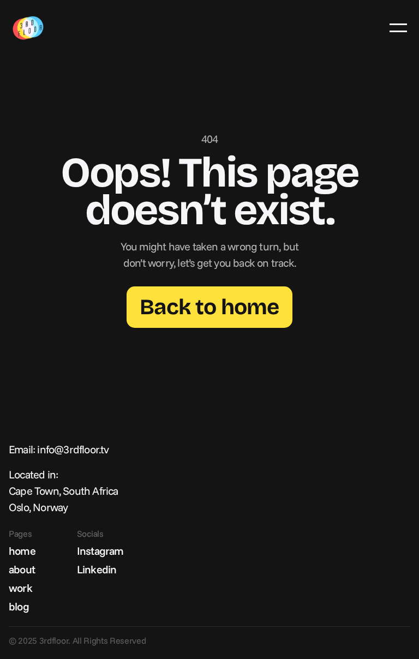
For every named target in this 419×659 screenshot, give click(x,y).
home (22, 551)
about (22, 569)
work (20, 588)
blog (19, 606)
